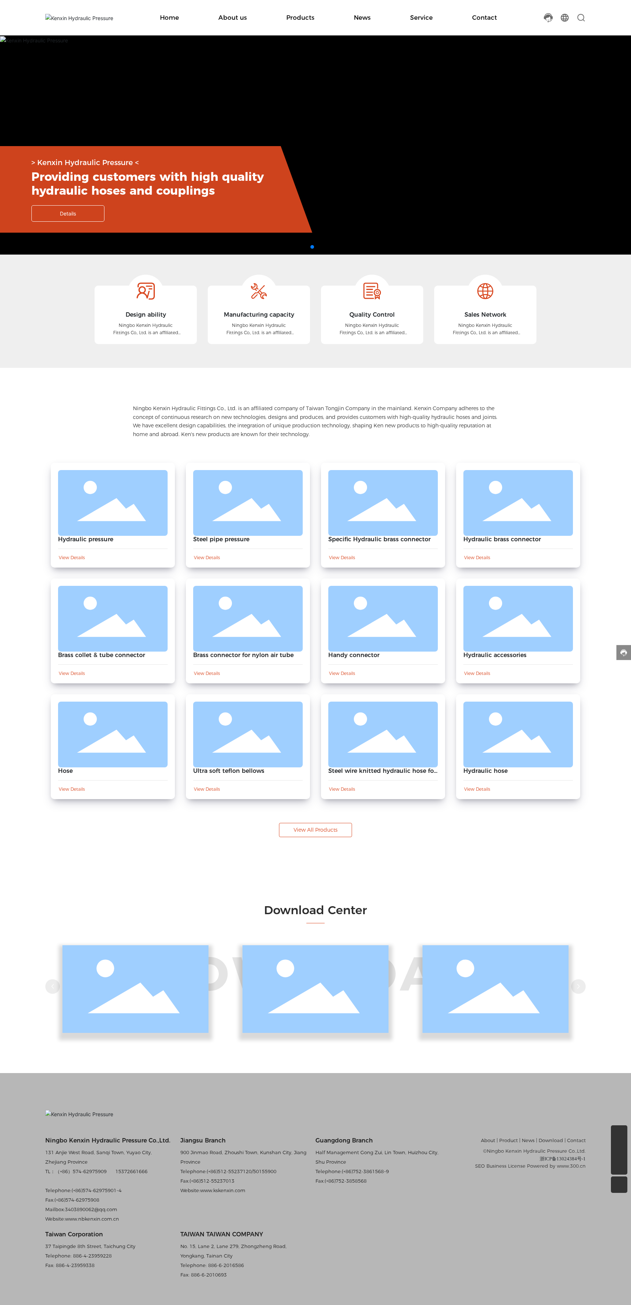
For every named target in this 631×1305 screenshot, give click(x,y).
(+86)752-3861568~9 (365, 1171)
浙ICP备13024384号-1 (563, 1158)
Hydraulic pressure (85, 539)
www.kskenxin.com (222, 1190)
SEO (480, 1166)
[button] (312, 247)
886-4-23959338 (74, 1265)
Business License (505, 1166)
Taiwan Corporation (74, 1234)
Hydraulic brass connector (502, 539)
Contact (576, 1140)
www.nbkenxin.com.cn (92, 1219)
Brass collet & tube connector (101, 655)
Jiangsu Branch (203, 1140)
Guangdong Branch (344, 1140)
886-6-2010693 (208, 1275)
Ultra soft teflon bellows (228, 770)
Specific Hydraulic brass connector (379, 539)
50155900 (264, 1171)
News (528, 1140)
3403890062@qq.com (91, 1209)
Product (508, 1140)
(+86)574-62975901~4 (97, 1190)
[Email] (619, 1150)
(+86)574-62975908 (76, 1200)
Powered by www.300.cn (556, 1166)
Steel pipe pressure (221, 539)
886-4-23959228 (92, 1256)
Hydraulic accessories (495, 655)
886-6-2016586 (225, 1265)
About (489, 1140)
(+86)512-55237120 (229, 1171)
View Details (72, 557)
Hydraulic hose (485, 770)
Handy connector (353, 655)
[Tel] (619, 1133)
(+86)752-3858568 (346, 1181)
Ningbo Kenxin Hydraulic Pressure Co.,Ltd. (108, 1140)
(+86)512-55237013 (212, 1181)
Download (552, 1140)
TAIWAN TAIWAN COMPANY (221, 1234)
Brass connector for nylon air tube (243, 655)
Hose (65, 770)
